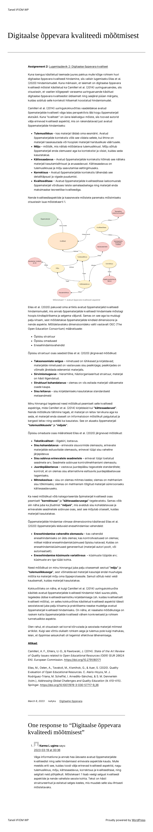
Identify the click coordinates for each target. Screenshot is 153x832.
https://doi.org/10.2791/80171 (82, 659)
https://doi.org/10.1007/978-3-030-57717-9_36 (69, 685)
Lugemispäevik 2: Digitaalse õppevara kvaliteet (78, 66)
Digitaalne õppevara (70, 701)
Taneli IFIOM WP (18, 9)
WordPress (138, 820)
